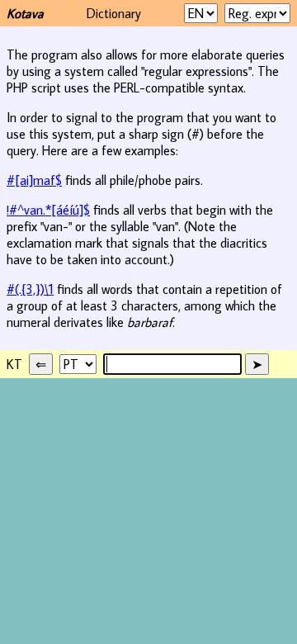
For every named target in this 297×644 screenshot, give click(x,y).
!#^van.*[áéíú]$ (48, 209)
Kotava (25, 13)
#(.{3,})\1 (30, 289)
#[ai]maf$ (34, 180)
